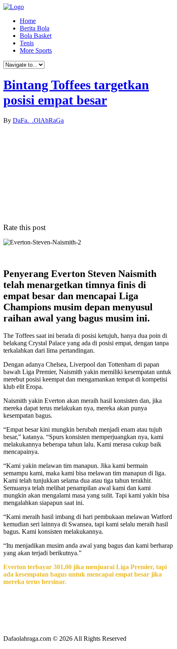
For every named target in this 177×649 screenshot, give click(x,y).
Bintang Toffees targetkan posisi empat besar (76, 92)
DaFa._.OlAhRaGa (38, 120)
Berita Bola (34, 28)
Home (28, 20)
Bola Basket (35, 35)
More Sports (36, 50)
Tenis (27, 43)
